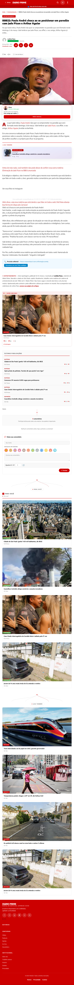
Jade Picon (52, 125)
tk (29, 915)
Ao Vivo (4, 944)
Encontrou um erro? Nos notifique (16, 265)
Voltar (9, 2)
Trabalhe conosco (7, 959)
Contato (4, 965)
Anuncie (4, 962)
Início (3, 12)
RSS (5, 919)
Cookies (44, 979)
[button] (37, 112)
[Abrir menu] (68, 2)
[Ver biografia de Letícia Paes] (4, 40)
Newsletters (5, 947)
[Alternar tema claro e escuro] (63, 2)
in (24, 915)
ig (14, 915)
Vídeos (4, 935)
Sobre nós (5, 956)
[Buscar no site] (58, 2)
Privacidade (5, 968)
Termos (29, 979)
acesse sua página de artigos (29, 286)
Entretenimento (12, 12)
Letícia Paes (11, 39)
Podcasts (4, 938)
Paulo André (25, 123)
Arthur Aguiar (13, 128)
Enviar (65, 470)
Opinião (4, 941)
